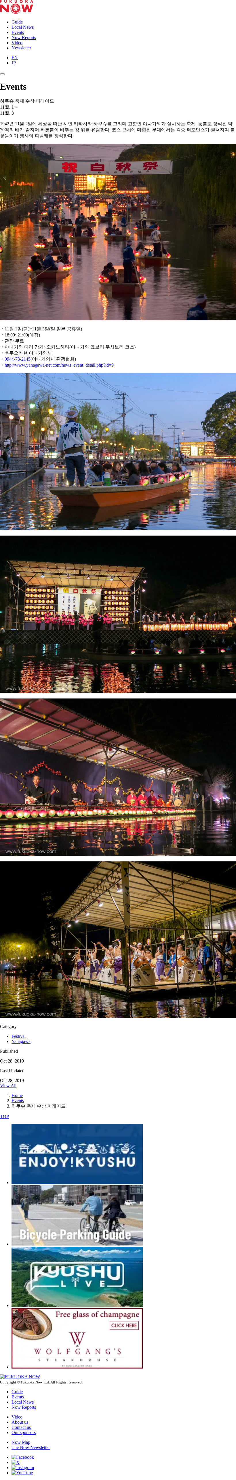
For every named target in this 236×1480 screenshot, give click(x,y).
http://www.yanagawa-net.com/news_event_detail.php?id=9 (59, 365)
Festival (19, 1036)
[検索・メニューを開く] (2, 74)
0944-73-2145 (18, 359)
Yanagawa (21, 1041)
